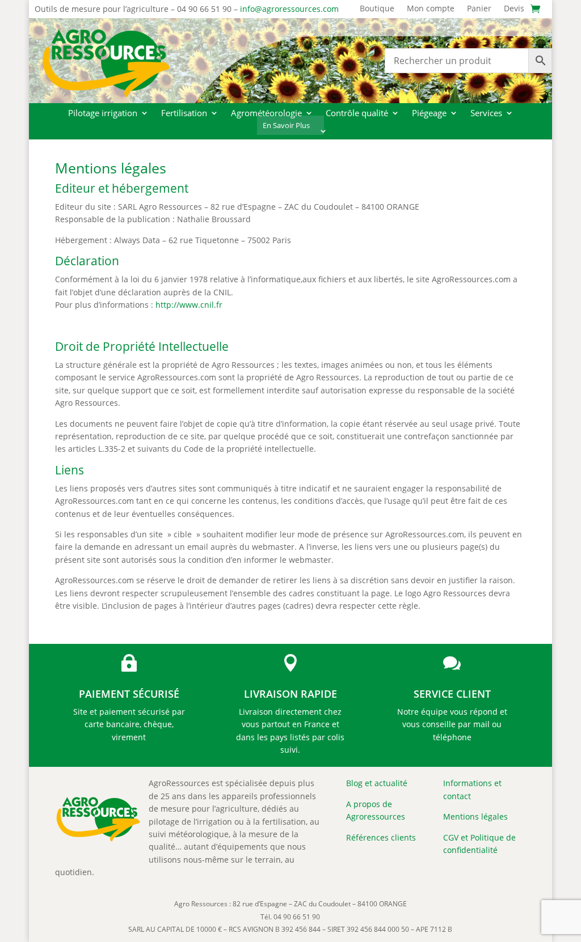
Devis (514, 9)
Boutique (377, 9)
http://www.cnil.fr (188, 304)
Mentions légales (475, 816)
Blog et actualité (376, 783)
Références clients (381, 837)
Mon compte (430, 9)
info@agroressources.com (289, 8)
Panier (479, 9)
